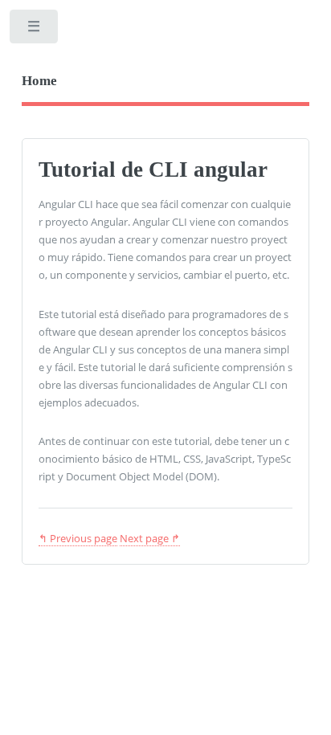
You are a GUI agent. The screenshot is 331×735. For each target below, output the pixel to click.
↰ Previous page (78, 538)
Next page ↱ (150, 538)
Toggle (35, 30)
